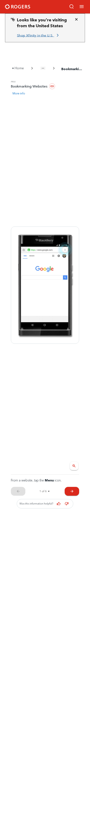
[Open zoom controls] (74, 466)
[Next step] (45, 285)
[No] (66, 503)
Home (19, 68)
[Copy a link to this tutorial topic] (52, 86)
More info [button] (19, 93)
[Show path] (42, 68)
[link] (38, 35)
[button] (72, 7)
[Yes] (58, 503)
